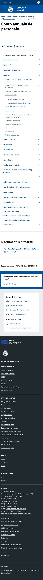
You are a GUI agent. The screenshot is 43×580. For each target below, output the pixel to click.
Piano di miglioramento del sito (12, 548)
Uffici (3, 377)
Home (3, 16)
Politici (3, 383)
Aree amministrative (8, 373)
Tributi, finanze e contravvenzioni (12, 434)
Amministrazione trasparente (11, 531)
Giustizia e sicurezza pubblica (11, 431)
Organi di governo (7, 370)
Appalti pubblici (6, 415)
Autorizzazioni (6, 444)
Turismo (3, 421)
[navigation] (2, 8)
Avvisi (3, 465)
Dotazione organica (9, 19)
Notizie (3, 459)
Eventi (3, 480)
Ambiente (4, 438)
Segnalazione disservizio (9, 525)
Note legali (5, 538)
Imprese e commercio (8, 411)
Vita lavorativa (6, 408)
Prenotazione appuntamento (11, 521)
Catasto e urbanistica (8, 418)
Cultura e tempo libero (9, 405)
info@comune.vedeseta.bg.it (16, 508)
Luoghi (3, 477)
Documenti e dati (7, 390)
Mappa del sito (6, 566)
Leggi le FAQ (5, 518)
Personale (30, 16)
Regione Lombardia (8, 2)
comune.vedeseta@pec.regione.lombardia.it (16, 513)
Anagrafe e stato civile (9, 401)
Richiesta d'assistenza (8, 528)
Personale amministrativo (10, 387)
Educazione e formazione (9, 428)
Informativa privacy (8, 534)
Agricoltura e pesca (7, 448)
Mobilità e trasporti (7, 424)
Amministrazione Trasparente (16, 16)
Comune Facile (6, 573)
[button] (21, 59)
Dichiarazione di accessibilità (11, 544)
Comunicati (5, 462)
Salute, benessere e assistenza (12, 441)
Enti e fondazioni (7, 380)
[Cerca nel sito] (37, 8)
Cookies (4, 541)
